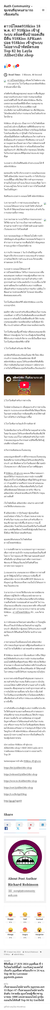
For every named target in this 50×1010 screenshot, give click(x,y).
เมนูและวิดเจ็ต (43, 10)
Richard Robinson (23, 884)
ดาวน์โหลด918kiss (16, 80)
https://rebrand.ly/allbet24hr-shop (20, 774)
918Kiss (7, 954)
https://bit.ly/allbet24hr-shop (18, 767)
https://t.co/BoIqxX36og (15, 794)
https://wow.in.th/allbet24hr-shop (20, 780)
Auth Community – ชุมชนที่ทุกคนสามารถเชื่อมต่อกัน (18, 10)
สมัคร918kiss (19, 954)
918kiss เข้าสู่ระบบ (14, 473)
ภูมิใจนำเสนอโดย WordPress (14, 1007)
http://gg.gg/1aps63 (13, 800)
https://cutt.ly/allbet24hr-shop (18, 787)
